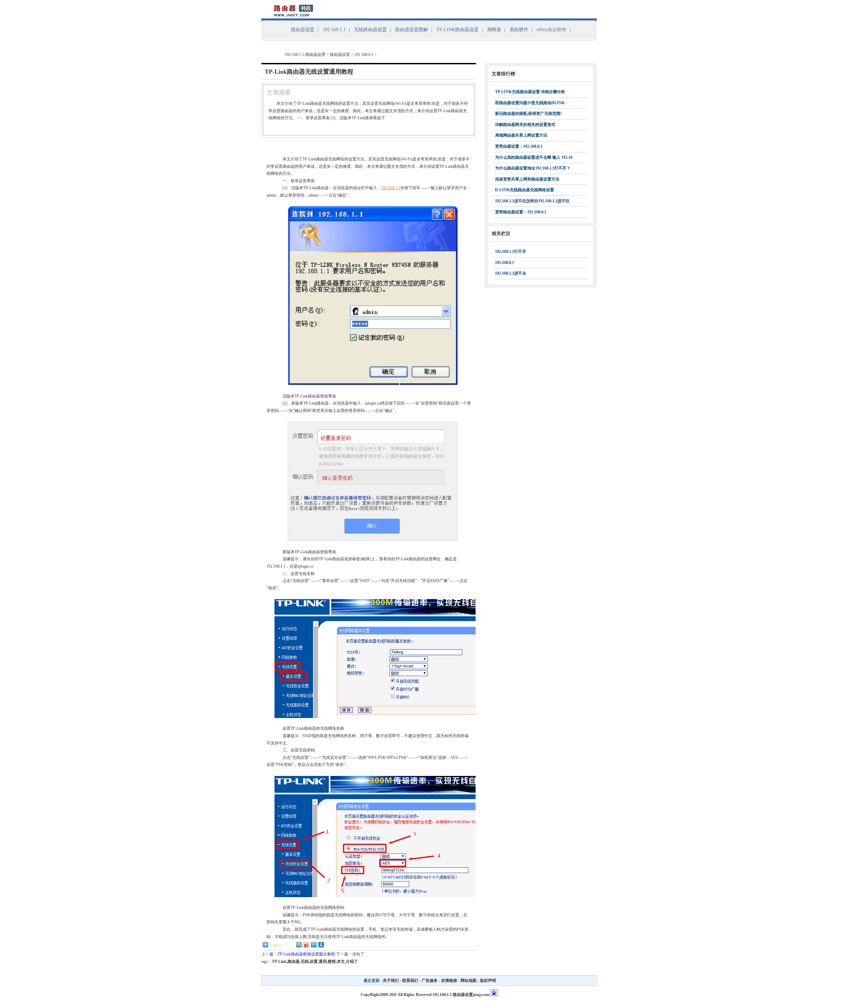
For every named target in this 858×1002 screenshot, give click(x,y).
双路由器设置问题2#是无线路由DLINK (530, 102)
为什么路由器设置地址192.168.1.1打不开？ (532, 168)
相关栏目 (501, 233)
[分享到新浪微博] (306, 944)
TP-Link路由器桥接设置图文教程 (306, 954)
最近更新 (372, 980)
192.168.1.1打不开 (510, 251)
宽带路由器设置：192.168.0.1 (520, 212)
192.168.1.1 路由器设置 (453, 994)
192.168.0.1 (363, 54)
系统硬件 (518, 29)
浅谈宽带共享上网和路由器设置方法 (527, 179)
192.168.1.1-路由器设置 (305, 54)
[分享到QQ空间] (298, 944)
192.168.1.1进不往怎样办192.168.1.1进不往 (532, 201)
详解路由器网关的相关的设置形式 (525, 124)
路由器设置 (302, 29)
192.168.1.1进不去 (510, 273)
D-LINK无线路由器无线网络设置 (524, 190)
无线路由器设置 (370, 29)
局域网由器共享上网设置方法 (521, 135)
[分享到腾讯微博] (313, 944)
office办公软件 (551, 29)
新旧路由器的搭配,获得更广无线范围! (528, 113)
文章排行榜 (503, 73)
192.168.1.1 (334, 29)
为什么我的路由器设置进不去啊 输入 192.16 (533, 157)
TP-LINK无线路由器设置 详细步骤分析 (530, 91)
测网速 (494, 29)
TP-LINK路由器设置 (457, 29)
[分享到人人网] (320, 944)
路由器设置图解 (411, 29)
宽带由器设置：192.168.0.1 (518, 146)
